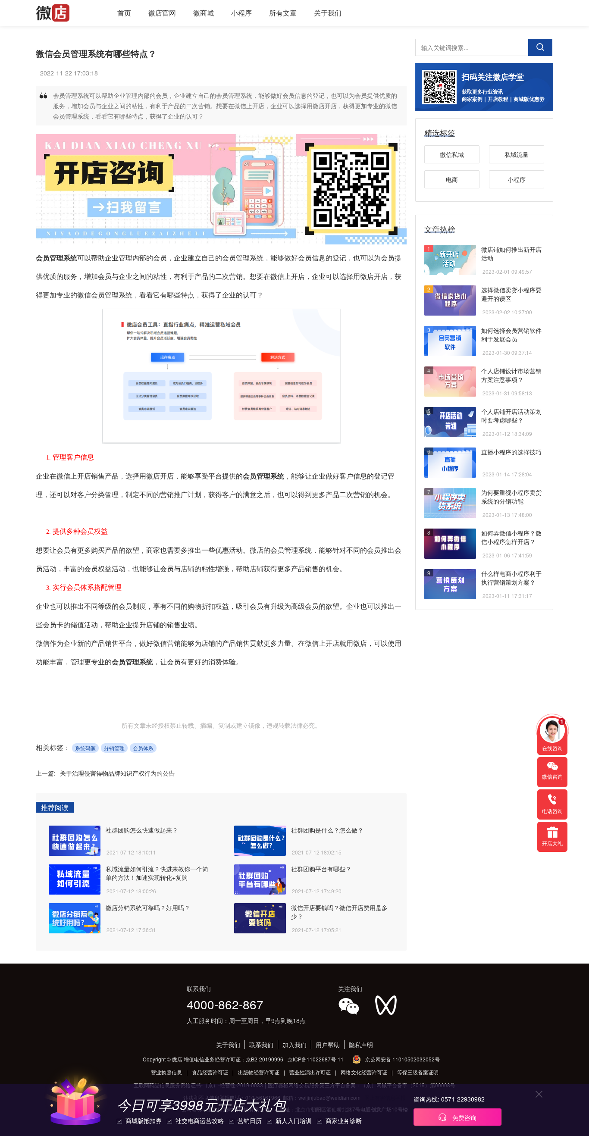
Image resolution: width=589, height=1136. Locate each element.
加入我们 (294, 1044)
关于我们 (327, 13)
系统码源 (85, 747)
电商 (452, 179)
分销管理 (114, 747)
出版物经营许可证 (258, 1072)
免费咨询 (463, 1117)
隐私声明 (361, 1044)
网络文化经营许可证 (364, 1072)
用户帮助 (328, 1044)
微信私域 (452, 154)
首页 (124, 13)
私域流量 (516, 154)
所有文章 (283, 13)
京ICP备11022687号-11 (316, 1059)
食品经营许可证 (210, 1072)
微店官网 (162, 13)
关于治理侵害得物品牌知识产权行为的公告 (117, 773)
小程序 (241, 13)
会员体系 (143, 747)
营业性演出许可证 (310, 1072)
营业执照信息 (166, 1072)
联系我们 (261, 1044)
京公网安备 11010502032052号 (402, 1059)
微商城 (203, 13)
